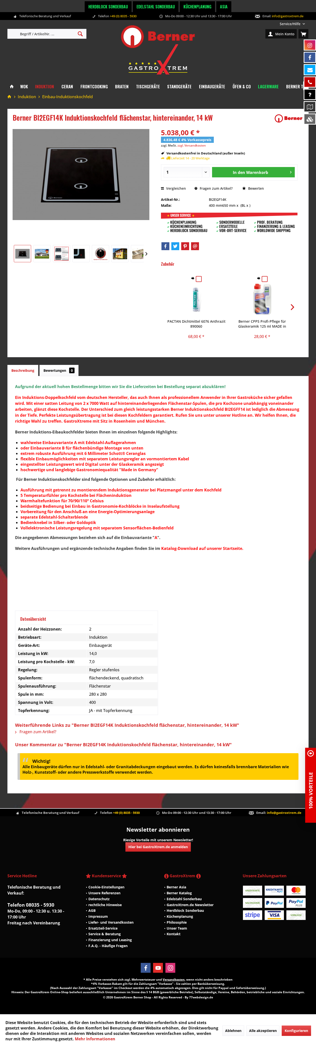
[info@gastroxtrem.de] (310, 69)
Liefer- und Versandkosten (111, 922)
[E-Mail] (195, 246)
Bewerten (255, 188)
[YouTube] (158, 968)
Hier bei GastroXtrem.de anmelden (158, 846)
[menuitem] (292, 24)
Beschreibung (22, 370)
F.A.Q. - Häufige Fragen (108, 945)
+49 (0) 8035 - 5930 (123, 16)
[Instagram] (170, 968)
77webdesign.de (201, 997)
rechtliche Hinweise (105, 904)
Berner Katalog (179, 893)
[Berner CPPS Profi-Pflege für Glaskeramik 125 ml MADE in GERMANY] (262, 299)
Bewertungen (58, 370)
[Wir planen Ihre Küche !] (310, 106)
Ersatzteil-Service (103, 928)
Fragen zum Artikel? (216, 188)
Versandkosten (174, 979)
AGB (92, 910)
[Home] (11, 87)
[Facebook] (165, 246)
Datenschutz (99, 899)
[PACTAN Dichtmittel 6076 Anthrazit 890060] (196, 299)
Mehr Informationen (95, 1039)
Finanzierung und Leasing (110, 939)
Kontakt (173, 934)
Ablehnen (233, 1030)
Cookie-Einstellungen (106, 887)
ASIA (224, 7)
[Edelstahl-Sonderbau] (310, 119)
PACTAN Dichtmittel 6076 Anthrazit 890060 (196, 324)
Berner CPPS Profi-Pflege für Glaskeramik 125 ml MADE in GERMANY (262, 324)
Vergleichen (175, 188)
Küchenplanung (197, 7)
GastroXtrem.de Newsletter (190, 904)
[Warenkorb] (303, 34)
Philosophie (177, 922)
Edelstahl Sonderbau (156, 7)
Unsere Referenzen (104, 893)
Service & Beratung (104, 934)
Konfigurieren (296, 1030)
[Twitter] (175, 246)
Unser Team (177, 928)
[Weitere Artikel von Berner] (288, 118)
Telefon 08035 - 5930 (30, 905)
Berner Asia (176, 887)
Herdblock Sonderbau (108, 7)
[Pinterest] (185, 246)
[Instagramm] (310, 45)
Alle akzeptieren (263, 1030)
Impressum (98, 916)
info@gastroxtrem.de (287, 16)
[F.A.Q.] (310, 94)
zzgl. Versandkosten (192, 145)
